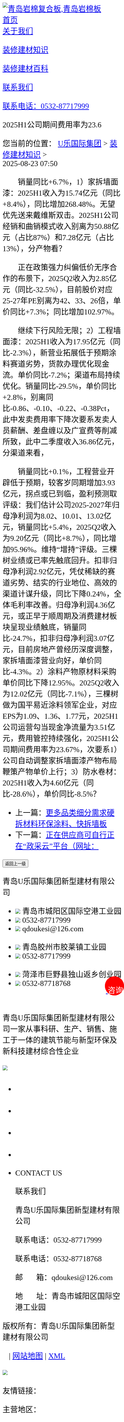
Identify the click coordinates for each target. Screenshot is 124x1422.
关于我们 (33, 1089)
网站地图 (27, 1356)
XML (56, 1356)
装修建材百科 (42, 1132)
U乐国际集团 (79, 143)
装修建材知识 (42, 1110)
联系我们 (33, 1154)
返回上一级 (15, 863)
